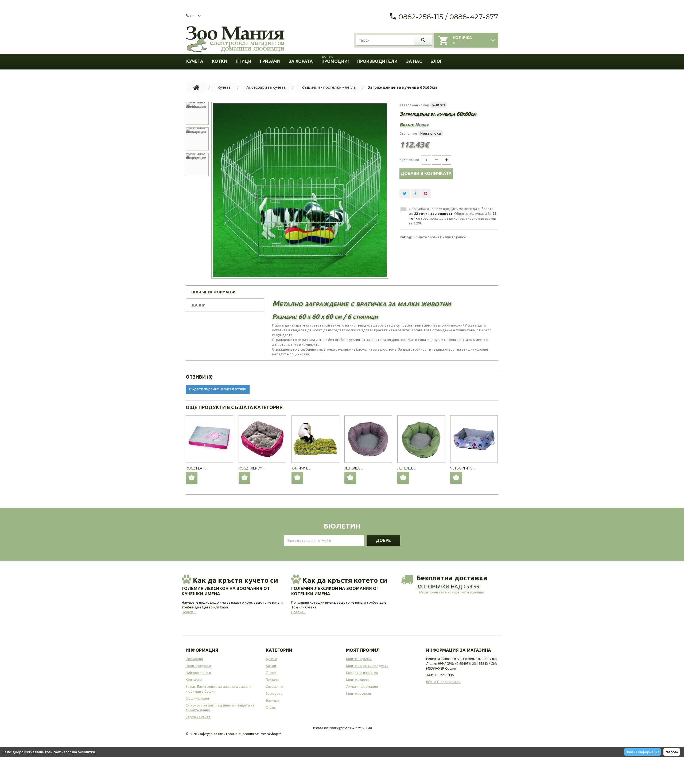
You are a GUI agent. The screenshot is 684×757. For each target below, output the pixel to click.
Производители (377, 61)
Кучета (194, 61)
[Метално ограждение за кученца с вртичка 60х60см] (300, 190)
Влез (190, 16)
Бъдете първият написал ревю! (440, 237)
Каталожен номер (414, 105)
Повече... (189, 612)
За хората (301, 61)
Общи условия (197, 698)
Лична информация (362, 686)
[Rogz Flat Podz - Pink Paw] (209, 439)
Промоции (194, 659)
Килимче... (301, 468)
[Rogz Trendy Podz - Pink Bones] (262, 439)
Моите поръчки (359, 659)
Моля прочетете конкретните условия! (451, 592)
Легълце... (353, 468)
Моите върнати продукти (367, 665)
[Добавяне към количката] (191, 478)
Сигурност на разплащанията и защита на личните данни (220, 707)
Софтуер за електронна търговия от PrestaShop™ (239, 734)
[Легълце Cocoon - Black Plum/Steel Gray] (368, 439)
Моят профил (363, 650)
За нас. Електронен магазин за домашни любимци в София (218, 689)
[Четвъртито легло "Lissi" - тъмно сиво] (474, 439)
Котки (219, 61)
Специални (274, 686)
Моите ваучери (358, 693)
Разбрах (672, 752)
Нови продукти (198, 665)
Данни (198, 305)
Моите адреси (358, 679)
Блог (436, 61)
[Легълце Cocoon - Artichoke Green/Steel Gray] (421, 439)
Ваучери (272, 700)
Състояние (408, 133)
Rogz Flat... (196, 468)
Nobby (422, 124)
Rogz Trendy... (251, 468)
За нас (414, 61)
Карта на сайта (198, 717)
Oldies (271, 707)
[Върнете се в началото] (196, 87)
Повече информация (642, 752)
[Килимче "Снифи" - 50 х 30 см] (315, 439)
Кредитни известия (362, 672)
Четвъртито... (462, 468)
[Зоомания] (235, 39)
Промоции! (335, 59)
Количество (409, 159)
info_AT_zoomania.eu (443, 682)
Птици (243, 61)
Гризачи (270, 61)
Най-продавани (198, 672)
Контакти (194, 679)
